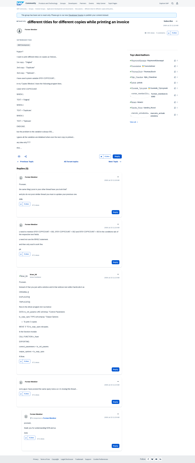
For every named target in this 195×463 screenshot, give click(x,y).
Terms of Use (45, 459)
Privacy (35, 459)
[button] (169, 33)
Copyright (55, 459)
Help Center (101, 3)
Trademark (79, 459)
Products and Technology (48, 3)
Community (31, 3)
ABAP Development (24, 45)
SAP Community (22, 9)
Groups (63, 3)
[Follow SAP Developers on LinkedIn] (160, 459)
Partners (83, 3)
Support (88, 459)
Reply (115, 212)
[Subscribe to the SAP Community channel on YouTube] (156, 459)
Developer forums (76, 15)
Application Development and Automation (60, 9)
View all (133, 122)
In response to (44, 418)
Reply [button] (117, 156)
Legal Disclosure (67, 459)
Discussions (79, 9)
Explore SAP (164, 3)
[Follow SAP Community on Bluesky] (152, 459)
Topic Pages (112, 3)
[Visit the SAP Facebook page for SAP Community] (148, 459)
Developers (72, 3)
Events (91, 3)
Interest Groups (40, 9)
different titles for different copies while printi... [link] (99, 9)
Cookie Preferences (100, 459)
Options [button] (176, 21)
